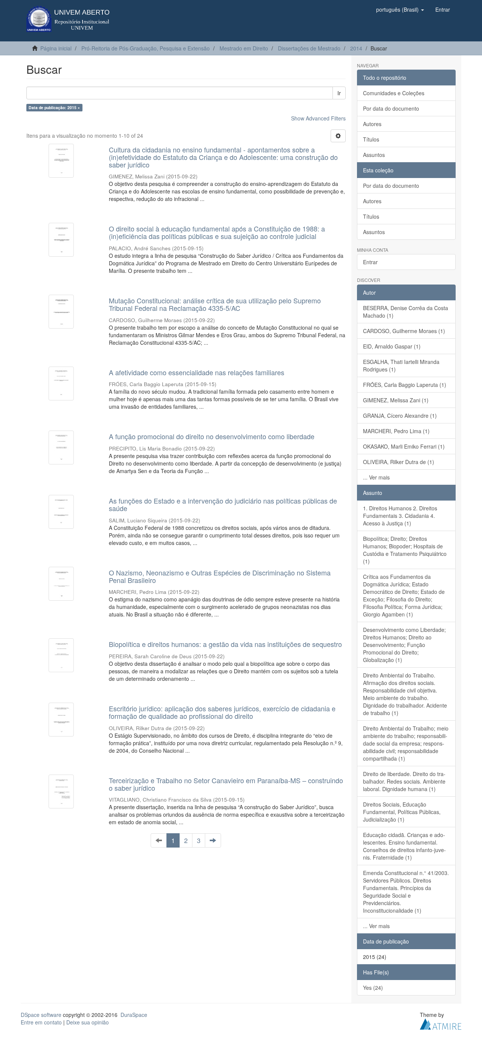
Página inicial (56, 48)
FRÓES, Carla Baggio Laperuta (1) (404, 384)
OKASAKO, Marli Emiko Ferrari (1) (404, 446)
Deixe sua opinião (87, 1022)
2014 (356, 48)
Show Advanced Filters (318, 118)
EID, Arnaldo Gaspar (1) (392, 346)
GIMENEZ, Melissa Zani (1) (396, 400)
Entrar (370, 262)
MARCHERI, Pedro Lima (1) (396, 431)
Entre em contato (41, 1022)
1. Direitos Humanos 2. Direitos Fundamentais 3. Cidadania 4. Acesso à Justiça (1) (400, 515)
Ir (339, 93)
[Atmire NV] (440, 1023)
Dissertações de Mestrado (309, 48)
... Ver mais (376, 477)
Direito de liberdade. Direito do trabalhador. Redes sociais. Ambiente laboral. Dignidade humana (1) (404, 781)
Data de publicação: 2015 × (54, 107)
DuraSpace (133, 1014)
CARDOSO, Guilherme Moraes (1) (404, 331)
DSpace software (41, 1014)
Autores (372, 124)
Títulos (371, 139)
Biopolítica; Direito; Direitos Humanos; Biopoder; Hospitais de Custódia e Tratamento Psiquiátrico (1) (405, 550)
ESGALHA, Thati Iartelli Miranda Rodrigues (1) (401, 365)
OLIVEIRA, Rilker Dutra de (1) (398, 462)
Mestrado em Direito (244, 48)
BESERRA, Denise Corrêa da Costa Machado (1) (405, 311)
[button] (400, 9)
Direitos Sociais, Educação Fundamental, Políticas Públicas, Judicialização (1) (402, 812)
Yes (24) (373, 987)
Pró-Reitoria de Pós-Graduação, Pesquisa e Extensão (145, 48)
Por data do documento (391, 108)
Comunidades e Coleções (393, 93)
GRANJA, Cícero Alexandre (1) (400, 415)
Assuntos (374, 154)
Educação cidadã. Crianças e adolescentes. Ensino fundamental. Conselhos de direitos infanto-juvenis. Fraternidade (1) (404, 846)
